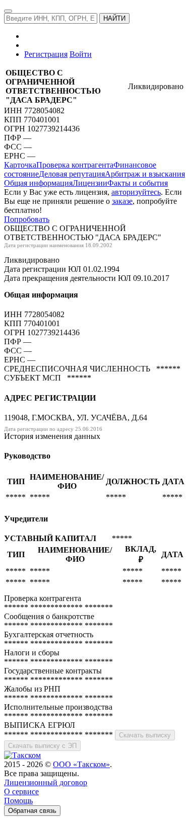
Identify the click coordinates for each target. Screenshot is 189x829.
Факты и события (137, 183)
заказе (122, 201)
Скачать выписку (145, 735)
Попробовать (26, 219)
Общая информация (38, 183)
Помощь (18, 800)
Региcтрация (46, 54)
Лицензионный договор (45, 782)
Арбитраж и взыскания (145, 174)
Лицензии (90, 183)
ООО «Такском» (81, 764)
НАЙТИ (114, 18)
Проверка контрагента (74, 165)
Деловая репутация (72, 174)
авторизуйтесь (136, 192)
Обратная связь (32, 810)
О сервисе (21, 791)
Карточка (20, 165)
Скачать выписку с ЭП (42, 745)
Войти (81, 54)
